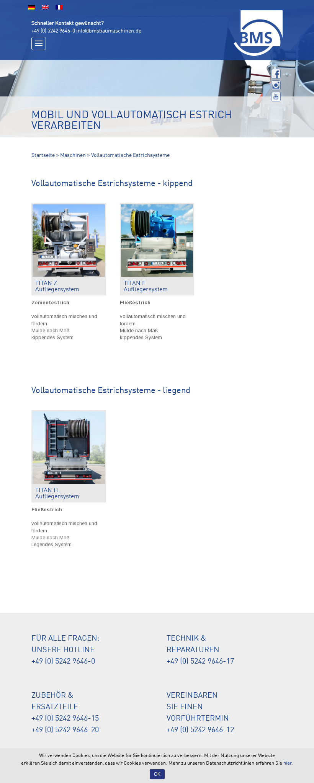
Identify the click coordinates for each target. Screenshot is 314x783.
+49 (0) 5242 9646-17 (200, 662)
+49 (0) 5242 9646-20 (65, 730)
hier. (288, 763)
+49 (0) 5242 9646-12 (200, 730)
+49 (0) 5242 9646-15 (65, 719)
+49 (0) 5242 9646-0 (53, 31)
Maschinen (73, 155)
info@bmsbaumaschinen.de (108, 31)
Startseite (43, 155)
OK (157, 774)
